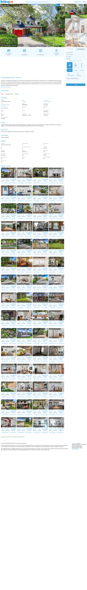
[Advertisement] (32, 66)
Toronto (24, 101)
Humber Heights (47, 101)
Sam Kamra (74, 443)
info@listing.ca (75, 449)
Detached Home (4, 108)
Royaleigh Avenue (5, 104)
